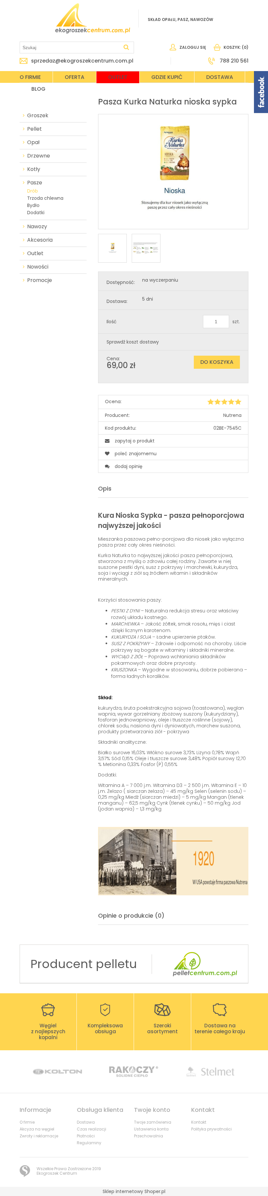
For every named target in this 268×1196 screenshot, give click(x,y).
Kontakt (198, 1122)
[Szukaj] (126, 47)
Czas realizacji (91, 1129)
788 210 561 (234, 61)
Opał (33, 142)
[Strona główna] (92, 18)
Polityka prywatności (211, 1129)
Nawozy (37, 227)
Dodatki (35, 212)
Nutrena (232, 415)
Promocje (39, 280)
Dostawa (86, 1122)
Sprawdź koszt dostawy (133, 342)
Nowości (37, 267)
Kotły (33, 169)
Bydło (33, 205)
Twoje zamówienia (152, 1122)
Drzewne (38, 156)
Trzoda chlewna (45, 198)
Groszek (37, 116)
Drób (32, 191)
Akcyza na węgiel (37, 1129)
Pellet (34, 129)
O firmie (27, 1122)
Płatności (86, 1135)
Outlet (35, 253)
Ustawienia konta (151, 1129)
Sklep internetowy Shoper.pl (134, 1191)
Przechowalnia (148, 1135)
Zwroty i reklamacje (39, 1135)
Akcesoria (40, 240)
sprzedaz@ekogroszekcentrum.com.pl (82, 61)
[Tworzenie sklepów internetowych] (25, 1171)
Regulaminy (89, 1142)
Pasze (34, 183)
